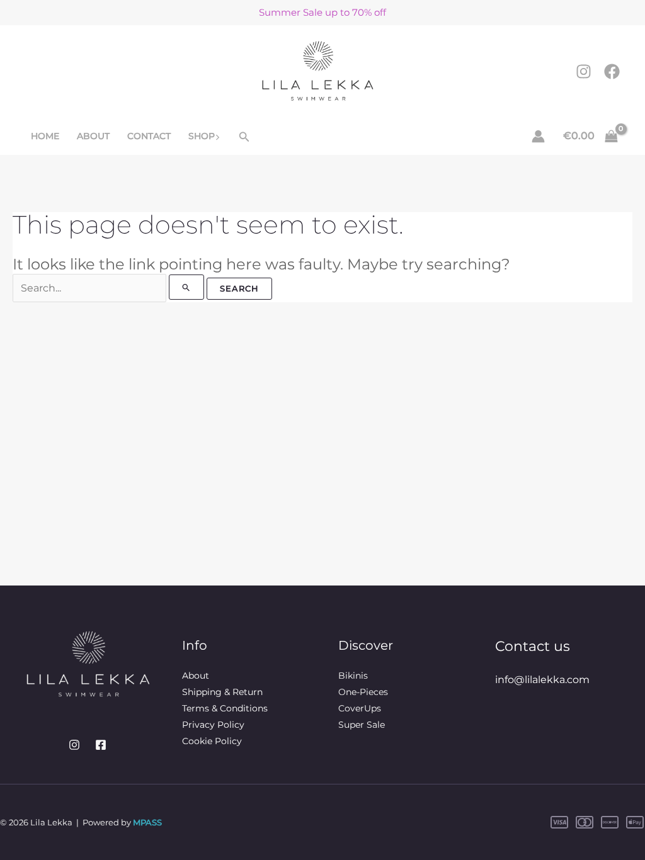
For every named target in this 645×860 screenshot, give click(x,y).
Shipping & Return (222, 692)
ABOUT (93, 136)
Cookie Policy (212, 741)
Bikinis (353, 675)
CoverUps (359, 708)
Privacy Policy (213, 724)
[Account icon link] (538, 136)
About (195, 675)
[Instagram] (583, 71)
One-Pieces (363, 692)
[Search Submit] (186, 287)
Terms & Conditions (225, 708)
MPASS (147, 822)
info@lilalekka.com (542, 680)
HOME (45, 136)
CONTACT (149, 136)
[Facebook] (612, 71)
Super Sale (361, 724)
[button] (217, 136)
